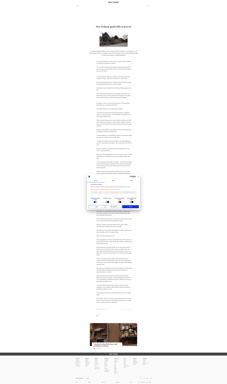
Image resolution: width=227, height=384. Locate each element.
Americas (96, 362)
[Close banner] (138, 176)
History (115, 370)
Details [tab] (113, 180)
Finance (106, 364)
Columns (144, 360)
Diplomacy (77, 360)
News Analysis (78, 365)
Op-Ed (144, 361)
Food (115, 364)
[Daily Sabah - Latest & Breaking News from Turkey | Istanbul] (113, 2)
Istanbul (86, 360)
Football (134, 360)
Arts (125, 358)
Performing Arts (126, 365)
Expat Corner (116, 372)
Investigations (87, 362)
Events (125, 362)
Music (125, 361)
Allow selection (113, 206)
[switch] (107, 202)
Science (115, 367)
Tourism (106, 365)
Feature (115, 371)
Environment (116, 361)
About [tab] (131, 180)
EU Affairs (77, 364)
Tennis (134, 364)
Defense (106, 368)
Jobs (76, 382)
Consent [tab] (96, 180)
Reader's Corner (145, 362)
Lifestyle (116, 358)
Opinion (145, 358)
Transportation (107, 370)
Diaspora (86, 365)
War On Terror (78, 362)
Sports (135, 358)
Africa (96, 365)
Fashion (115, 365)
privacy (89, 382)
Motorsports (135, 362)
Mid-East (96, 360)
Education (87, 361)
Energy (106, 362)
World (96, 358)
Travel (115, 362)
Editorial (144, 364)
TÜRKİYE (87, 358)
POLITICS (78, 358)
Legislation (77, 361)
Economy (106, 361)
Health (115, 360)
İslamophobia (97, 368)
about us (103, 382)
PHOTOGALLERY (98, 348)
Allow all (130, 206)
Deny (96, 206)
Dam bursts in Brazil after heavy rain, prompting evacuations (105, 345)
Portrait (125, 364)
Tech (105, 367)
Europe (96, 361)
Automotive (106, 360)
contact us (117, 382)
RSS (131, 382)
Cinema (125, 360)
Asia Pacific (97, 364)
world (97, 315)
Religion (115, 368)
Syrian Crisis (97, 367)
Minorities (87, 364)
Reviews (125, 367)
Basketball (135, 361)
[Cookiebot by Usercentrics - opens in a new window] (130, 177)
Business (107, 358)
